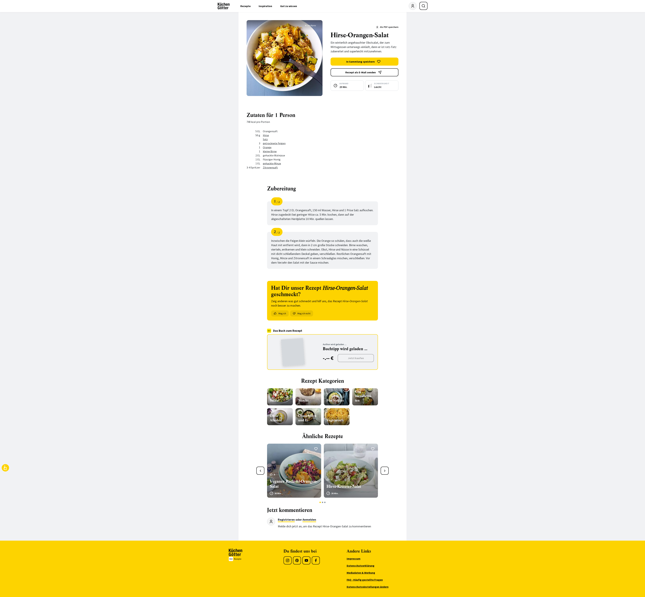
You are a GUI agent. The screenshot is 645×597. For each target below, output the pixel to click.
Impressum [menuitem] (353, 558)
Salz (265, 139)
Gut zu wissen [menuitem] (288, 6)
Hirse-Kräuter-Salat (344, 486)
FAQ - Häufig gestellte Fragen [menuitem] (365, 579)
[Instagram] (288, 560)
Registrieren (286, 519)
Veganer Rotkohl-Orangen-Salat (293, 484)
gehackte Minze (272, 163)
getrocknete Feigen (274, 143)
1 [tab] (320, 502)
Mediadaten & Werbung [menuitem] (361, 572)
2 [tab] (322, 502)
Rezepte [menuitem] (245, 6)
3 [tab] (325, 502)
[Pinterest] (297, 560)
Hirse (266, 135)
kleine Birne (270, 151)
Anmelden (309, 519)
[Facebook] (316, 560)
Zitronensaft (270, 167)
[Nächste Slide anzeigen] (385, 471)
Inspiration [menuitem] (265, 6)
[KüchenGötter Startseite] (223, 6)
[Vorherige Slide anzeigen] (260, 471)
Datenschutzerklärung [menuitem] (360, 565)
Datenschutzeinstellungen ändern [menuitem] (368, 586)
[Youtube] (306, 560)
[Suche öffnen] (423, 6)
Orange (267, 147)
